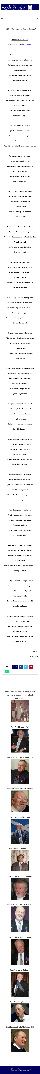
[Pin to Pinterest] (31, 667)
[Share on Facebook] (21, 667)
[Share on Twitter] (26, 667)
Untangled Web (24, 1070)
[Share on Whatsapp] (7, 671)
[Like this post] (16, 667)
